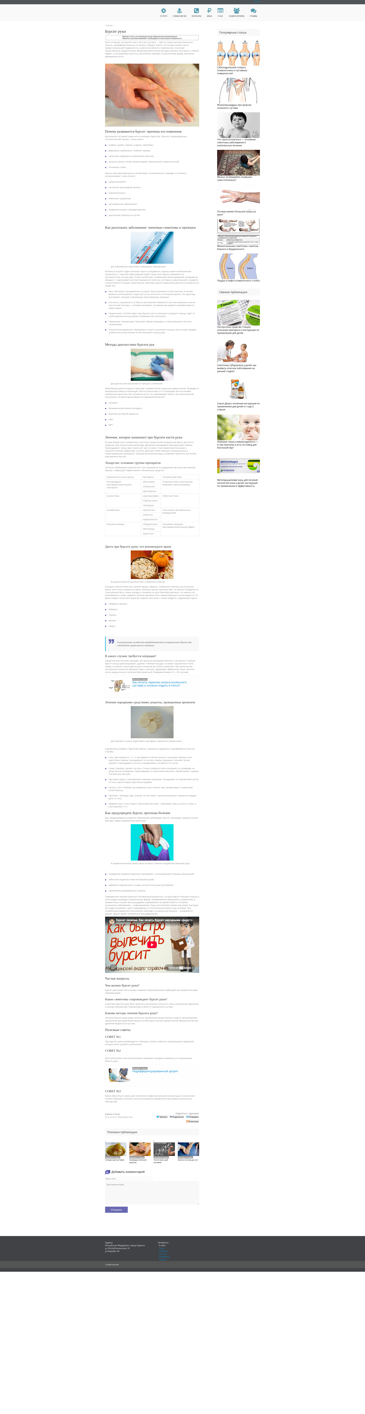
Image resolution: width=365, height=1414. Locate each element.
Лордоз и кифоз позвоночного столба (238, 280)
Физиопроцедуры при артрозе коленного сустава (234, 106)
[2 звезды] (109, 1117)
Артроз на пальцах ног (188, 1160)
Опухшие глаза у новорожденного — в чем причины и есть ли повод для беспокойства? (237, 444)
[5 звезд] (116, 1117)
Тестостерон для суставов (161, 1161)
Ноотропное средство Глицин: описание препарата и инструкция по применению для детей (238, 330)
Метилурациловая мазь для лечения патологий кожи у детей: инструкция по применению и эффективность (237, 483)
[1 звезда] (106, 1117)
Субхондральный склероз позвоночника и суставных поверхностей (232, 70)
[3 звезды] (111, 1117)
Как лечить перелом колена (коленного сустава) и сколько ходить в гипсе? (159, 683)
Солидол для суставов (114, 1160)
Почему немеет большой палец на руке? (236, 213)
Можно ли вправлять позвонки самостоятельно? (234, 178)
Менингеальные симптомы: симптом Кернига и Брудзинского (237, 247)
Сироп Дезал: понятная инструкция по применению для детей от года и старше (238, 406)
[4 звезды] (113, 1117)
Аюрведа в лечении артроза (138, 1161)
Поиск (257, 1)
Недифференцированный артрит (155, 1071)
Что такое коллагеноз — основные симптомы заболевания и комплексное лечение (236, 142)
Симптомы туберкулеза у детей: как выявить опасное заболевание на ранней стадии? (236, 368)
